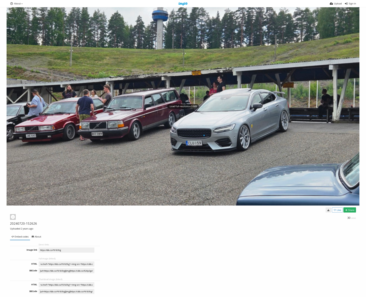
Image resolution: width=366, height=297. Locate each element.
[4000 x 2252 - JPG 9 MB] (328, 210)
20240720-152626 (23, 223)
